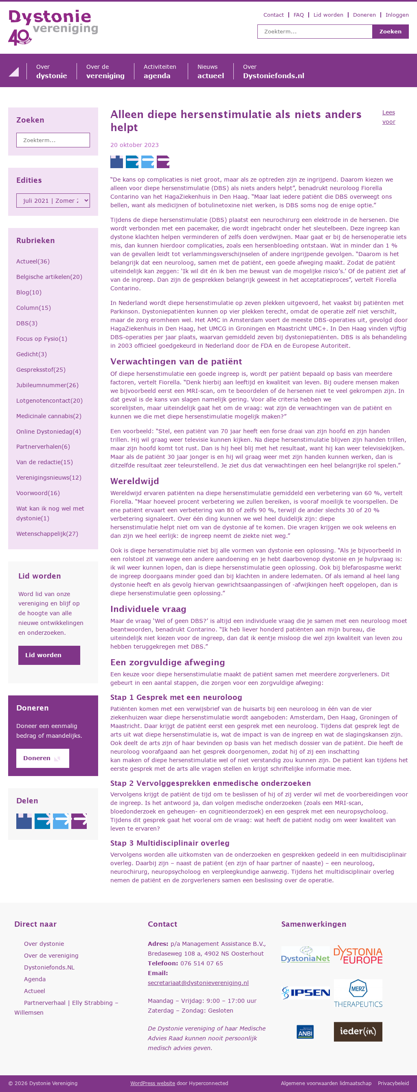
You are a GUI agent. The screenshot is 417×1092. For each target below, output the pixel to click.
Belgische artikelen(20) (49, 276)
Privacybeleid (393, 1083)
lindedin (42, 821)
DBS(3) (26, 323)
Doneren (364, 14)
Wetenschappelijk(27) (47, 533)
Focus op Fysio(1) (41, 338)
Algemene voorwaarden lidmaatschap (326, 1083)
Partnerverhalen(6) (43, 446)
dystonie (51, 71)
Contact (273, 14)
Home (14, 71)
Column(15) (33, 307)
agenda (161, 71)
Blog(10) (29, 292)
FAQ (299, 14)
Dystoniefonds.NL (49, 967)
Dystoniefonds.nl (273, 71)
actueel (211, 71)
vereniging (105, 71)
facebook (24, 821)
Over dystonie (44, 943)
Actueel (34, 990)
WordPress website (152, 1083)
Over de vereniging (51, 955)
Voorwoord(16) (38, 492)
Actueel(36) (33, 261)
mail (79, 821)
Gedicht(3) (31, 354)
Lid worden (328, 14)
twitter (60, 821)
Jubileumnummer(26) (47, 385)
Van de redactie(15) (44, 461)
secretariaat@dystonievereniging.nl (198, 982)
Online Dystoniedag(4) (48, 431)
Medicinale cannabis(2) (48, 415)
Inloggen (397, 14)
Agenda (35, 979)
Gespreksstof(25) (41, 369)
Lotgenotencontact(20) (49, 400)
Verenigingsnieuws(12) (48, 477)
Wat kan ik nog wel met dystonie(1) (50, 513)
